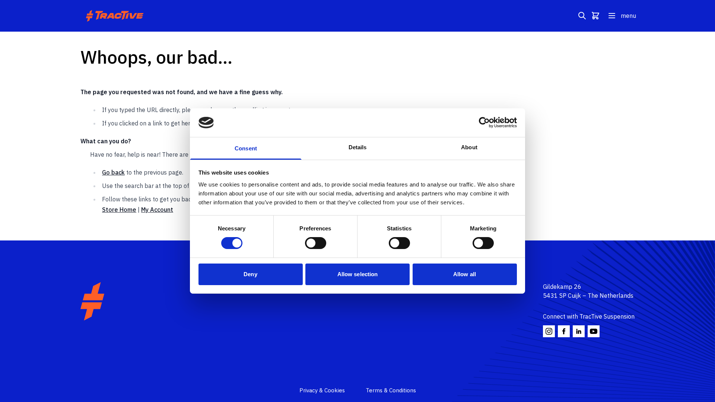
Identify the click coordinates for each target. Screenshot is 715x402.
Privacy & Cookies (322, 390)
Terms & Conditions (391, 390)
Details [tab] (358, 147)
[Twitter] (579, 331)
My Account (157, 209)
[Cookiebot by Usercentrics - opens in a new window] (484, 122)
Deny (250, 274)
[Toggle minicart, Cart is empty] (595, 16)
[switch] (315, 243)
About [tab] (469, 147)
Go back (113, 172)
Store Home (119, 209)
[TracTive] (92, 301)
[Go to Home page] (115, 15)
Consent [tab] (246, 148)
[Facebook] (564, 331)
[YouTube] (594, 331)
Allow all (464, 274)
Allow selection (357, 274)
